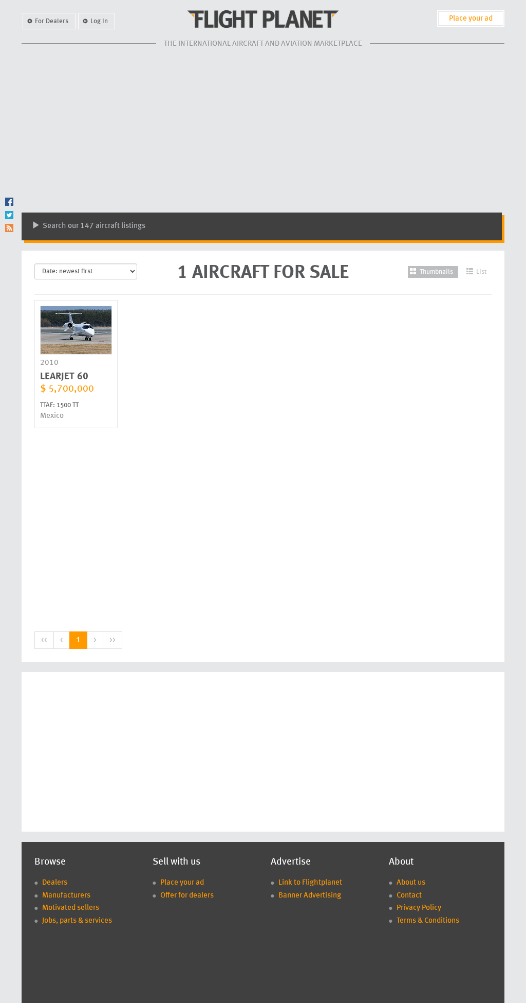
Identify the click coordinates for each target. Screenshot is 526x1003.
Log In (99, 21)
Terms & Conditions (428, 921)
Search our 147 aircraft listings (93, 226)
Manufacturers (66, 896)
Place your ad (471, 19)
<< (44, 640)
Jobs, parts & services (77, 921)
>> (112, 640)
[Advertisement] (263, 130)
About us (411, 883)
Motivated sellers (70, 908)
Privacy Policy (419, 908)
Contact (409, 896)
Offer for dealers (187, 896)
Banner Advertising (309, 896)
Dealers (54, 883)
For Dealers (51, 21)
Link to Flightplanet (310, 883)
